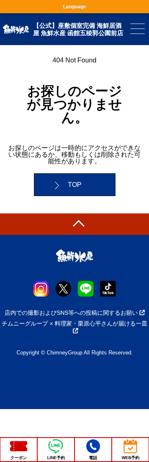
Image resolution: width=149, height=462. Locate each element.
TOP (75, 184)
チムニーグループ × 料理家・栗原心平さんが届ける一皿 (74, 323)
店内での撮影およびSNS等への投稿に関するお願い (71, 312)
